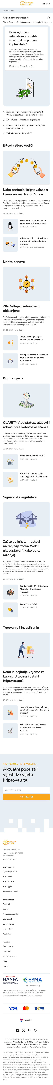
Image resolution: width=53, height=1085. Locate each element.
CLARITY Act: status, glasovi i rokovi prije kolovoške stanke (26, 424)
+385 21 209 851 (9, 859)
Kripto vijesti (38, 22)
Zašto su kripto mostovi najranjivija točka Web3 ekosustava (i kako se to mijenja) (21, 548)
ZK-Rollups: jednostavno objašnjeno (23, 119)
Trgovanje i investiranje (21, 627)
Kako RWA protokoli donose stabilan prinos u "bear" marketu (33, 727)
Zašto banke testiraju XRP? (19, 133)
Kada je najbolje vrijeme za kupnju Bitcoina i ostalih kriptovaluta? (23, 676)
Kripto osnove (25, 22)
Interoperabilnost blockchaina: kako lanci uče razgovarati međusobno (34, 357)
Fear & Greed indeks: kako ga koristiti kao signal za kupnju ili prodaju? (34, 710)
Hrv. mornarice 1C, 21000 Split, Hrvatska (13, 854)
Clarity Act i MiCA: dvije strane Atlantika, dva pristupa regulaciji (34, 589)
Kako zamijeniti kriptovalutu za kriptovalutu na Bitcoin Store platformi (34, 241)
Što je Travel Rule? (28, 604)
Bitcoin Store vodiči (10, 22)
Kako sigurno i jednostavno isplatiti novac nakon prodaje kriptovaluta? (23, 38)
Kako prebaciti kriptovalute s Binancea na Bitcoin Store (25, 192)
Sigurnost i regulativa (20, 497)
